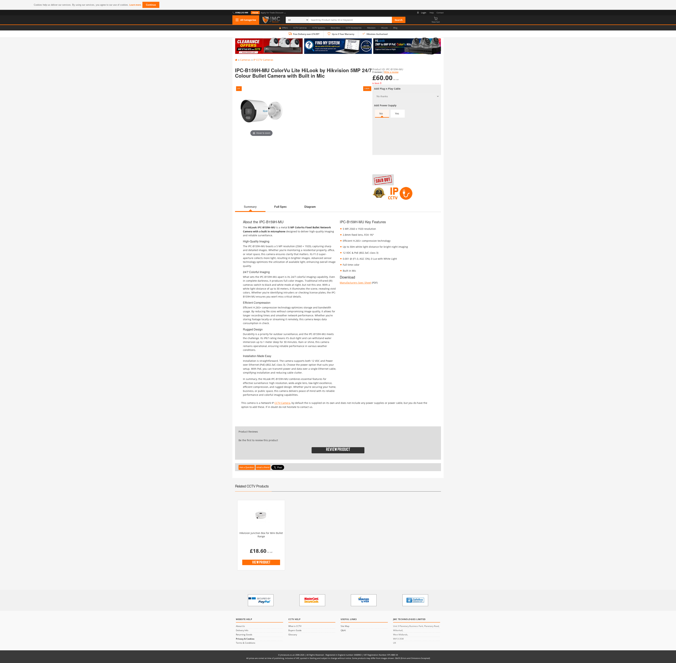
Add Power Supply (385, 105)
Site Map (345, 626)
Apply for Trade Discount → (269, 12)
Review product (338, 450)
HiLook (384, 27)
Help (432, 12)
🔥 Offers (283, 27)
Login (423, 12)
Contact (440, 12)
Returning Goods (244, 634)
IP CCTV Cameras (263, 59)
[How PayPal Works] (261, 600)
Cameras (245, 59)
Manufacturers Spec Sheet (355, 282)
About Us (240, 626)
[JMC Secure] (271, 19)
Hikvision (371, 27)
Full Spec (280, 206)
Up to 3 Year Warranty (343, 34)
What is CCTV (294, 626)
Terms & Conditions (245, 643)
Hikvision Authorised (377, 34)
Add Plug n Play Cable (387, 88)
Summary (250, 206)
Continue (151, 5)
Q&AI (343, 630)
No (381, 113)
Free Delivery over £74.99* (306, 34)
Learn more (135, 5)
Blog (395, 27)
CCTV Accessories (353, 27)
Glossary (292, 634)
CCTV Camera (282, 403)
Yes (397, 113)
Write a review (391, 72)
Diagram (310, 206)
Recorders (335, 27)
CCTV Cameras (300, 27)
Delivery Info (242, 630)
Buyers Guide (295, 630)
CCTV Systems (318, 27)
